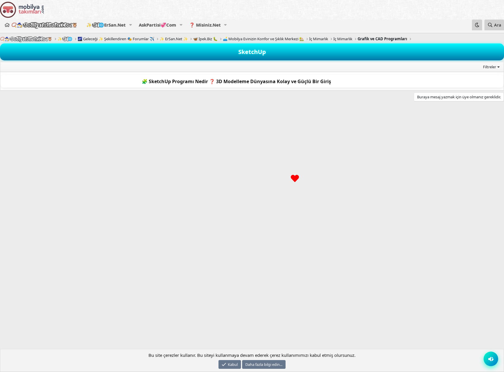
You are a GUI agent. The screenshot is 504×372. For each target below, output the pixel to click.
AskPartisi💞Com (157, 25)
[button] (130, 25)
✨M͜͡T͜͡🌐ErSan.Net (106, 25)
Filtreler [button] (489, 66)
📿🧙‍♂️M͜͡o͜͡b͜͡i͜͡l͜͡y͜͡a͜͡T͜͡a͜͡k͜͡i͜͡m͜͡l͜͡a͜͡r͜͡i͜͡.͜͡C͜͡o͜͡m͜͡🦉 (44, 25)
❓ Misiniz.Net (205, 25)
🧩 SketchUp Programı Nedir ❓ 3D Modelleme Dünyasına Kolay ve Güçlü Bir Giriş (236, 81)
